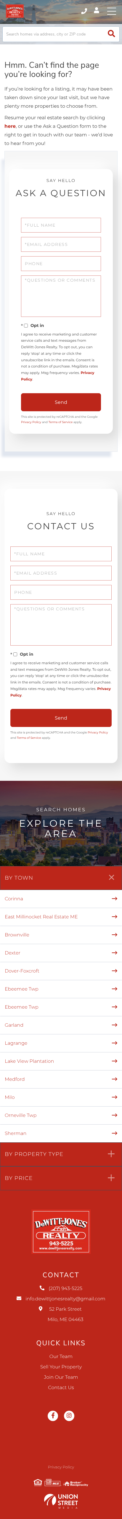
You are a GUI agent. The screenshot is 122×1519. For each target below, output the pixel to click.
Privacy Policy (31, 422)
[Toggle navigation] (111, 11)
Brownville (17, 935)
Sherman (15, 1133)
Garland (14, 1025)
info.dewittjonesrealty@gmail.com (65, 1299)
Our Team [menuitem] (61, 1357)
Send (61, 402)
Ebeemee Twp (21, 989)
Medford (15, 1079)
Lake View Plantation (29, 1061)
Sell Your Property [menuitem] (61, 1367)
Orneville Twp (20, 1115)
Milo (10, 1097)
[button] (111, 34)
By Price (19, 1178)
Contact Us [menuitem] (61, 1388)
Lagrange (16, 1043)
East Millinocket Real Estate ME (41, 917)
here (10, 126)
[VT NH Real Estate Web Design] (61, 1501)
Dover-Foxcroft (22, 971)
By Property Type (34, 1154)
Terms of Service (61, 422)
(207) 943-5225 (84, 11)
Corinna (14, 899)
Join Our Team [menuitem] (61, 1377)
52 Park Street (66, 1315)
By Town (19, 878)
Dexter (12, 953)
